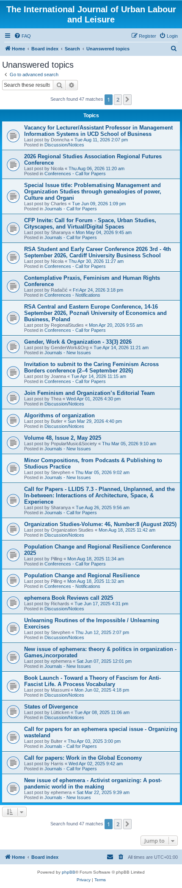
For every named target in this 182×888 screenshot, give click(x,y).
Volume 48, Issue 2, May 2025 (62, 438)
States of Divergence (51, 706)
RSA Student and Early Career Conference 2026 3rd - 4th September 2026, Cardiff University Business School (97, 252)
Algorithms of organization (59, 415)
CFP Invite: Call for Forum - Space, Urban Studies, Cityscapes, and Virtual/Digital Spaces (90, 223)
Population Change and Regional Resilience (82, 575)
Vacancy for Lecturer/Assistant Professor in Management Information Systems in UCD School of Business (98, 130)
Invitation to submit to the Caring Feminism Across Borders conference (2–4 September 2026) (91, 367)
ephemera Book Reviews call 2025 (68, 598)
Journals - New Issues (67, 352)
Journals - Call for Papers (70, 208)
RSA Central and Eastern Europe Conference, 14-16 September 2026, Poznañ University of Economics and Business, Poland (95, 313)
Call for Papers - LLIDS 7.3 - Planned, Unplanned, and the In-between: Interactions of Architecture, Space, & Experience (99, 495)
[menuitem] (22, 36)
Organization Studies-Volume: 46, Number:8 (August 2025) (100, 524)
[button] (127, 99)
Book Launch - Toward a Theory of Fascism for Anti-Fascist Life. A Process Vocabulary (92, 681)
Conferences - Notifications (72, 295)
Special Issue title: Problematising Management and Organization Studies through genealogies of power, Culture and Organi (92, 191)
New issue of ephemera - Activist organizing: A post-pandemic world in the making (93, 783)
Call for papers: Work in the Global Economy (83, 758)
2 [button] (117, 99)
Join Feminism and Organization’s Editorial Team (89, 393)
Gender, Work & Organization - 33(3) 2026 (78, 342)
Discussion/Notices (64, 144)
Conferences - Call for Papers (75, 173)
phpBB (68, 872)
